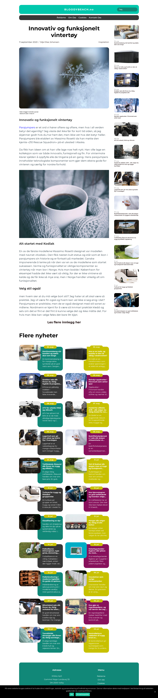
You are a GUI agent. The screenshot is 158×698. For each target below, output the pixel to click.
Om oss (72, 17)
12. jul (96, 544)
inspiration (104, 42)
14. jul (50, 544)
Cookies (82, 17)
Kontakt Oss (95, 17)
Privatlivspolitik (83, 694)
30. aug (50, 347)
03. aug (96, 432)
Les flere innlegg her (64, 322)
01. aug (50, 460)
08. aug (50, 403)
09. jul (96, 572)
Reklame (61, 17)
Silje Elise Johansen (49, 42)
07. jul (50, 601)
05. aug (50, 432)
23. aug (96, 375)
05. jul (96, 601)
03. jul (96, 629)
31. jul (96, 460)
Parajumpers (27, 127)
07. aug (96, 403)
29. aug (50, 375)
